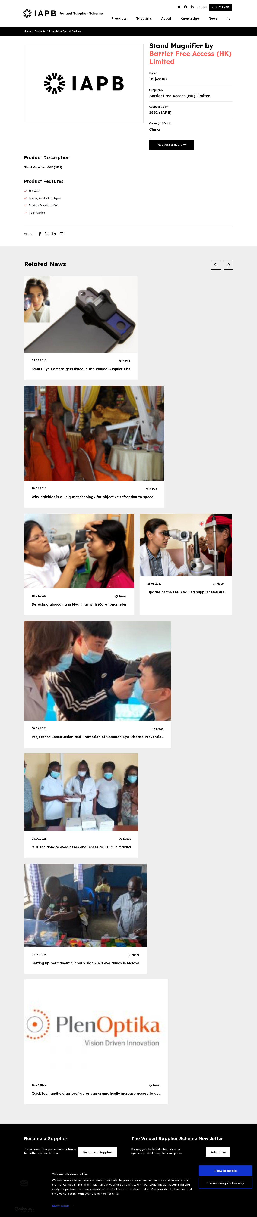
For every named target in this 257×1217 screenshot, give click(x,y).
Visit (214, 7)
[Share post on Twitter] (48, 234)
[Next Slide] (228, 265)
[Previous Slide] (216, 265)
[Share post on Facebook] (42, 234)
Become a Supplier (97, 1152)
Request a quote (170, 145)
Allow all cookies (225, 1170)
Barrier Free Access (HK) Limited (190, 57)
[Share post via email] (63, 234)
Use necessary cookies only (225, 1182)
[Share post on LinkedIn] (56, 234)
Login (203, 7)
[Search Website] (228, 18)
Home (27, 31)
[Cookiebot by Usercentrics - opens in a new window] (24, 1209)
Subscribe (218, 1152)
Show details (60, 1205)
